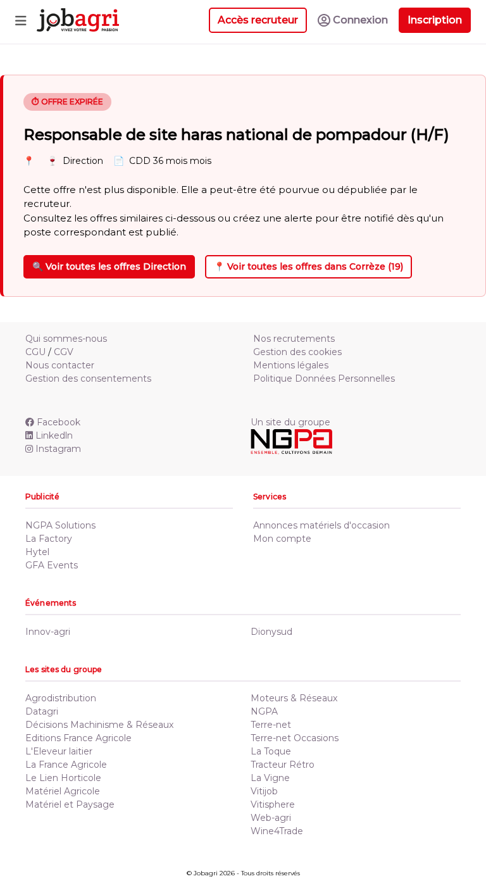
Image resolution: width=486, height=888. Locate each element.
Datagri (41, 711)
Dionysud (271, 631)
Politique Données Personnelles (324, 378)
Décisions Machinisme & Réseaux (99, 724)
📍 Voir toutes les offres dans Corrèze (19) (308, 266)
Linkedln (54, 435)
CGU (35, 352)
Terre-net (271, 724)
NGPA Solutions (60, 525)
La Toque (271, 751)
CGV (63, 352)
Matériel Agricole (62, 791)
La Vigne (270, 778)
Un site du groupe (290, 422)
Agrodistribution (60, 698)
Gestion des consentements (88, 378)
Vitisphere (273, 804)
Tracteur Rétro (283, 764)
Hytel (37, 552)
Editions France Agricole (78, 738)
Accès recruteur (258, 20)
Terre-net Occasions (295, 738)
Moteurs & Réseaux (294, 698)
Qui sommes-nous (66, 338)
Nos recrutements (294, 338)
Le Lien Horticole (63, 778)
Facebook (58, 422)
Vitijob (264, 791)
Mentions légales (290, 365)
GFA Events (51, 565)
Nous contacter (59, 365)
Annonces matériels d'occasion (321, 525)
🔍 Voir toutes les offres (109, 266)
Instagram (58, 448)
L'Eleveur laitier (58, 751)
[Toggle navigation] (21, 20)
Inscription (435, 20)
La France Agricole (66, 764)
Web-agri (271, 817)
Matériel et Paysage (70, 804)
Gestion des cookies (297, 352)
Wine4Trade (277, 831)
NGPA (264, 711)
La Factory (48, 538)
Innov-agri (47, 631)
